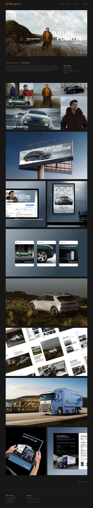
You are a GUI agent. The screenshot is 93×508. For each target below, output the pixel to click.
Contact (84, 3)
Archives (76, 3)
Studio (69, 3)
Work (62, 3)
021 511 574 (30, 497)
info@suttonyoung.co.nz (33, 499)
